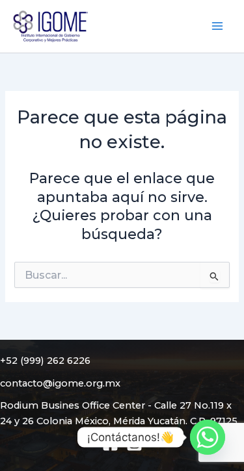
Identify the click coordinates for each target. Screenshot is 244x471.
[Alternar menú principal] (217, 26)
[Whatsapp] (207, 437)
